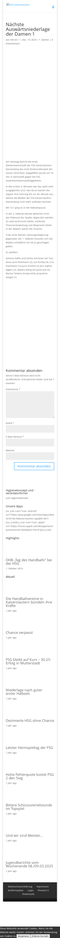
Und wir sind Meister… (24, 835)
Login (31, 890)
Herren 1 (15, 39)
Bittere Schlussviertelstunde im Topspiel (29, 807)
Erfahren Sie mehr (40, 936)
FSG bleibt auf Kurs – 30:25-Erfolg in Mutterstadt (28, 661)
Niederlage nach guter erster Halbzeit (24, 691)
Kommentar (13, 389)
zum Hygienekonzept (17, 497)
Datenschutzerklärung (20, 886)
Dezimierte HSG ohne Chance (30, 720)
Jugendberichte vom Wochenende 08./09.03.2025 (29, 864)
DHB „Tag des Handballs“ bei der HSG (29, 561)
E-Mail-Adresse (15, 436)
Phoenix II (43, 890)
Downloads (28, 894)
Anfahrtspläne (15, 890)
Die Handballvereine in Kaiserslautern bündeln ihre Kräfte (29, 602)
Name (10, 423)
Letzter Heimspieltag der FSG (29, 747)
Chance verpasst (19, 632)
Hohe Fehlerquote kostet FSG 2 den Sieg (30, 776)
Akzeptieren (23, 936)
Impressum (42, 886)
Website (10, 450)
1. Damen (44, 39)
